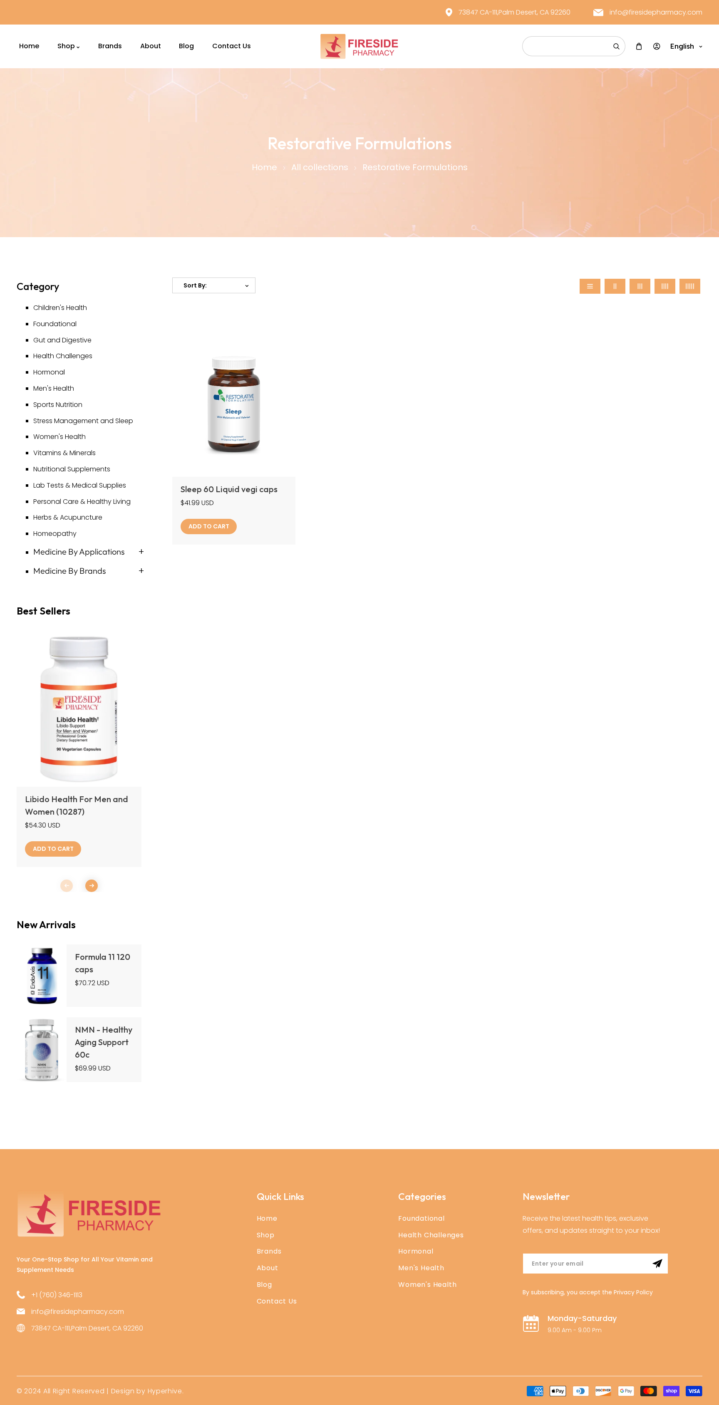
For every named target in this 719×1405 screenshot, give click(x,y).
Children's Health (60, 307)
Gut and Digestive (62, 340)
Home (264, 167)
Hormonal (49, 372)
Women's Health (59, 436)
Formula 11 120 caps (102, 963)
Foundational (55, 324)
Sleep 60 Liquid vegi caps (229, 489)
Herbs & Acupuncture (67, 517)
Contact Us (277, 1301)
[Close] (127, 1350)
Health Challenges (62, 356)
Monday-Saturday (582, 1318)
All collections (319, 167)
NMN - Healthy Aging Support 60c (103, 1042)
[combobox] (573, 46)
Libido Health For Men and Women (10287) (76, 805)
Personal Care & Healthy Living (82, 501)
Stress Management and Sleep (83, 421)
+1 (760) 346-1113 (56, 1295)
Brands (269, 1251)
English (682, 46)
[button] (91, 886)
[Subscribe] (657, 1264)
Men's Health (53, 388)
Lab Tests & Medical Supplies (79, 485)
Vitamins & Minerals (64, 453)
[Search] (616, 46)
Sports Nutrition (57, 404)
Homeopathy (55, 533)
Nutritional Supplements (71, 469)
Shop (266, 1235)
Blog (264, 1284)
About (267, 1268)
